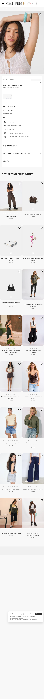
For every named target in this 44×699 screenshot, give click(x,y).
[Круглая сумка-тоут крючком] (33, 196)
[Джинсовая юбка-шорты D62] (11, 468)
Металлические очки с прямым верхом (11, 259)
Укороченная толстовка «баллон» (33, 443)
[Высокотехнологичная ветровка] (11, 513)
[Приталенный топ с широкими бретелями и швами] (11, 330)
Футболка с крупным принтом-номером (33, 305)
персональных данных (16, 618)
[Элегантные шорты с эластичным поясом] (33, 513)
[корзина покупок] (40, 3)
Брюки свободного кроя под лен (33, 489)
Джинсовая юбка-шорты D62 (11, 489)
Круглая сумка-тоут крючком (33, 214)
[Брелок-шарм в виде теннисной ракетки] (33, 240)
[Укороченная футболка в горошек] (33, 330)
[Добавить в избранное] (19, 183)
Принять (38, 614)
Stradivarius (8, 80)
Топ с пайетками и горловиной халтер (33, 397)
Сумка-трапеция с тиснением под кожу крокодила (11, 303)
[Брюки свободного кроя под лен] (33, 468)
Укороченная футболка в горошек (33, 351)
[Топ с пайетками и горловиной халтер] (33, 376)
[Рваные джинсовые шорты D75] (11, 422)
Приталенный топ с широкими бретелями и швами (11, 351)
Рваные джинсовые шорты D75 (11, 443)
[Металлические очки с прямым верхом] (11, 240)
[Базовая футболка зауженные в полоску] (11, 376)
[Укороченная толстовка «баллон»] (33, 422)
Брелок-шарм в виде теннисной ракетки (33, 259)
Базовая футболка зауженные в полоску (10, 397)
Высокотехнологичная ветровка (11, 533)
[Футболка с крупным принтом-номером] (33, 284)
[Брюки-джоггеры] (11, 196)
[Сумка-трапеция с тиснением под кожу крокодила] (11, 284)
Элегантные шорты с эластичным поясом (33, 534)
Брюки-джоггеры (11, 216)
